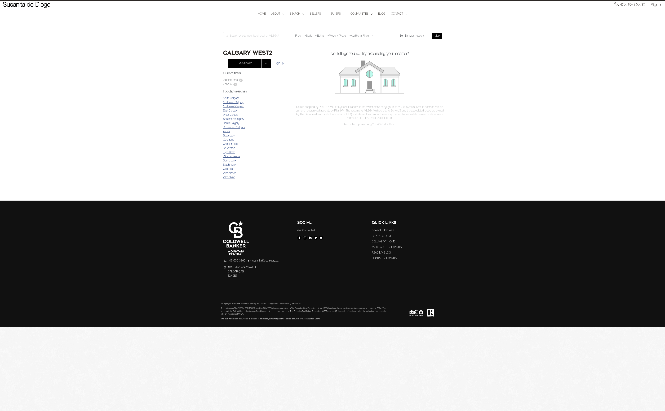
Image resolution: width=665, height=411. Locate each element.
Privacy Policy (285, 304)
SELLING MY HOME (383, 242)
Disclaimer (296, 304)
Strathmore (229, 165)
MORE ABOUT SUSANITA (387, 247)
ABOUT (275, 14)
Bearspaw (228, 136)
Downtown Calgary (234, 127)
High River (229, 152)
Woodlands (229, 173)
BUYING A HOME (382, 236)
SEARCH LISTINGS (383, 230)
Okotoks (228, 169)
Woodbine (229, 177)
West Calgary (230, 115)
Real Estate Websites (245, 304)
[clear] (241, 80)
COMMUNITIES (360, 14)
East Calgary (230, 111)
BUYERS (336, 14)
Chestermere (230, 144)
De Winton (229, 148)
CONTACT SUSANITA (384, 258)
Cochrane (228, 140)
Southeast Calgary (233, 119)
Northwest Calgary (233, 106)
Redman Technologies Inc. (268, 304)
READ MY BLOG (381, 253)
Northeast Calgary (233, 102)
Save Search (245, 63)
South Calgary (231, 123)
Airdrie (226, 131)
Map (437, 36)
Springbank (229, 161)
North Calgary (231, 98)
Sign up (279, 63)
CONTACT (397, 14)
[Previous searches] (266, 63)
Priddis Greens (231, 156)
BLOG (381, 14)
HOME (262, 14)
